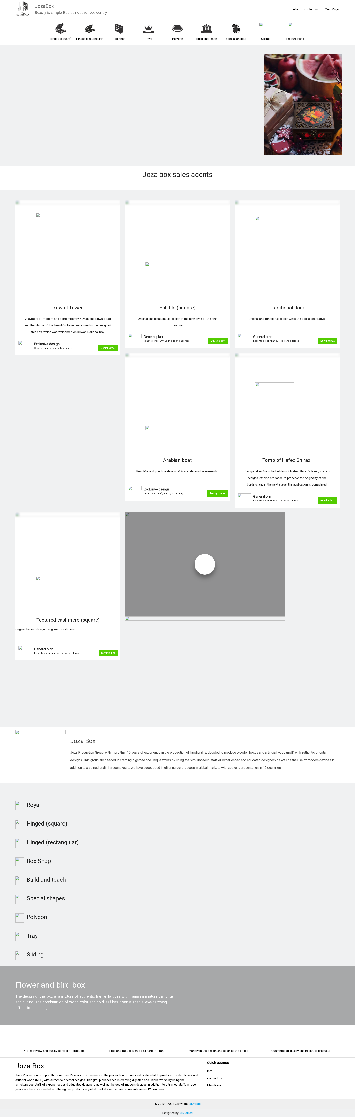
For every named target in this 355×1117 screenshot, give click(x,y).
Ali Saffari (186, 1113)
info (295, 9)
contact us (311, 9)
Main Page (332, 9)
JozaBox (44, 6)
